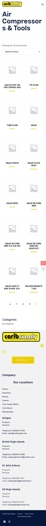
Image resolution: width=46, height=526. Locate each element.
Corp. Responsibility (10, 404)
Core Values (7, 408)
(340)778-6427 (18, 502)
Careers (5, 400)
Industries (6, 393)
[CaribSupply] (12, 4)
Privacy (20, 514)
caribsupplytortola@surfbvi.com (21, 457)
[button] (23, 360)
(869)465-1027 (18, 478)
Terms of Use (29, 514)
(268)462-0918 (18, 431)
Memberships (7, 412)
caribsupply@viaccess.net (18, 505)
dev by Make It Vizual (24, 516)
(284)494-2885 (18, 454)
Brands (5, 397)
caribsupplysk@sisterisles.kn (19, 481)
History (5, 389)
